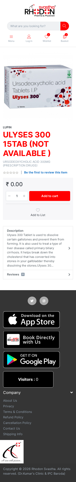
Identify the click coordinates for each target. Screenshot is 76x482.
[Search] (64, 26)
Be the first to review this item (45, 172)
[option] (38, 86)
